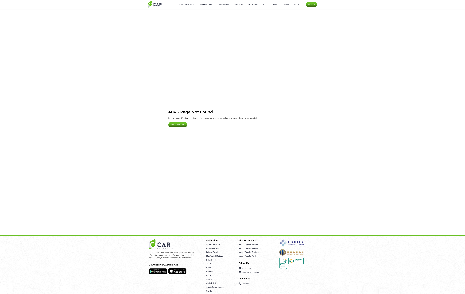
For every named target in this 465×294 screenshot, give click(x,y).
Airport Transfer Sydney (248, 244)
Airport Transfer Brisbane (249, 252)
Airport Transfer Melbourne (249, 248)
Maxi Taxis (238, 4)
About (265, 4)
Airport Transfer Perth (247, 256)
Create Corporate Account (216, 287)
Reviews (286, 4)
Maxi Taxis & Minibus (214, 256)
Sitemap (209, 279)
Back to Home (178, 125)
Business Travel (206, 4)
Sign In (311, 4)
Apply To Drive (211, 283)
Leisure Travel (223, 4)
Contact (297, 4)
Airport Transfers (185, 4)
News (275, 4)
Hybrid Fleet (253, 4)
